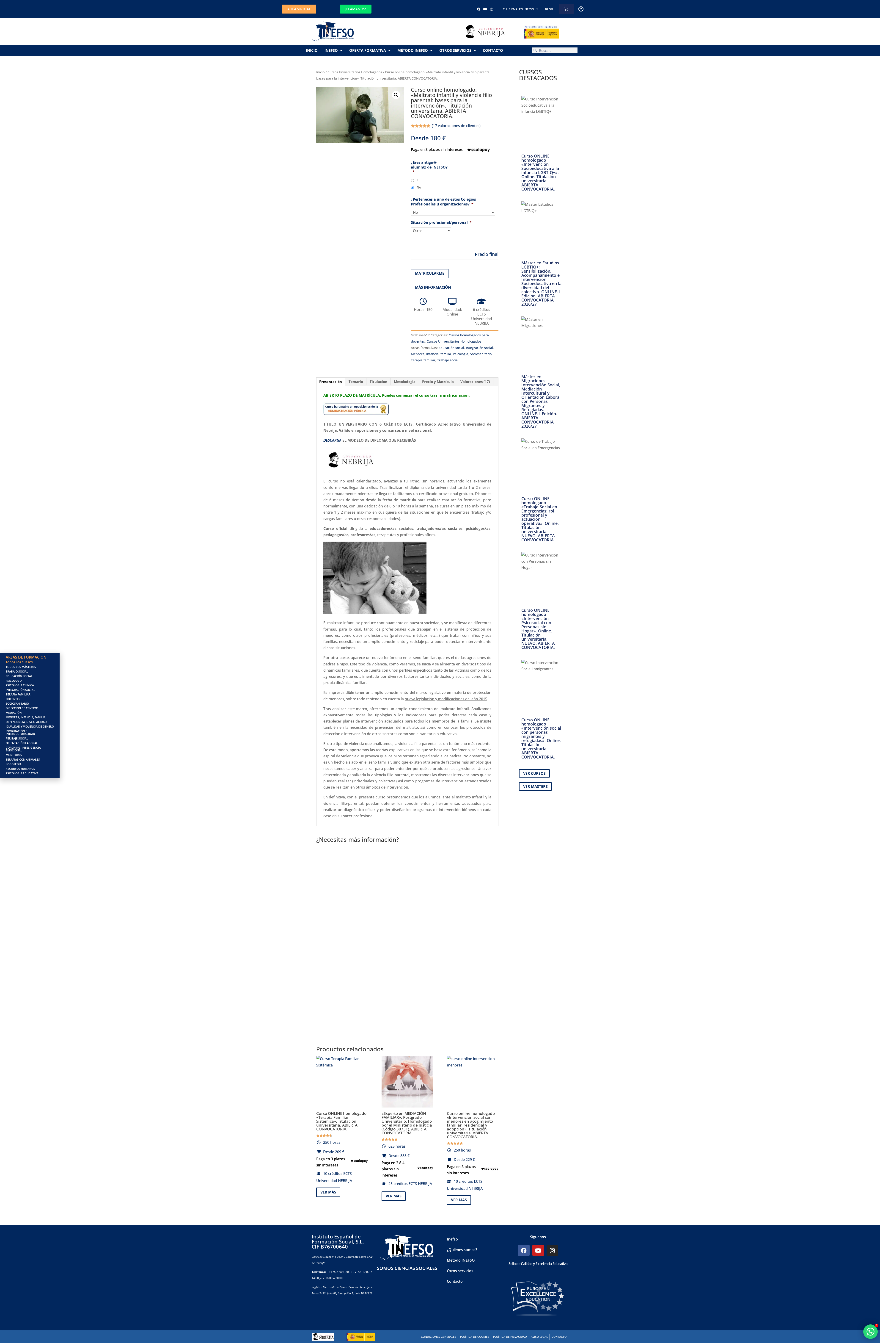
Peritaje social (17, 738)
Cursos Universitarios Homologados (354, 72)
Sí (418, 180)
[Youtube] (485, 9)
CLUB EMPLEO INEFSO (518, 9)
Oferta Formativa (367, 50)
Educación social (451, 348)
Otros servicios (455, 50)
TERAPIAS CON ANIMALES (23, 759)
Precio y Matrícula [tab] (438, 381)
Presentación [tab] (330, 381)
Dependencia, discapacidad (26, 722)
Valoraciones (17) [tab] (475, 381)
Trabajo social (448, 360)
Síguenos (538, 1236)
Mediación (14, 713)
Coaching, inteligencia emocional (23, 749)
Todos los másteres (21, 667)
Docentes (13, 699)
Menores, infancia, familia (431, 354)
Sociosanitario (481, 354)
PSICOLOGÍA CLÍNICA (20, 685)
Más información (433, 287)
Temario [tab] (356, 381)
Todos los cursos (19, 662)
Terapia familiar (423, 360)
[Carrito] (566, 9)
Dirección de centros (22, 708)
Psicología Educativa (22, 773)
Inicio (312, 50)
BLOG (549, 9)
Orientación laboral (22, 743)
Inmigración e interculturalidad (20, 732)
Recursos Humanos (20, 769)
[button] (396, 95)
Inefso (331, 50)
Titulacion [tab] (378, 381)
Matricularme (429, 273)
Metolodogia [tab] (404, 381)
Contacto (493, 50)
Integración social (479, 348)
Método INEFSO (412, 50)
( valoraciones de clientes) (456, 125)
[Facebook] (479, 9)
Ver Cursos (534, 773)
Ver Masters (535, 786)
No (419, 187)
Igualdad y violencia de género (30, 726)
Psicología (460, 354)
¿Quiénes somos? (462, 1249)
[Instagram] (491, 9)
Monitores (14, 755)
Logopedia (14, 764)
